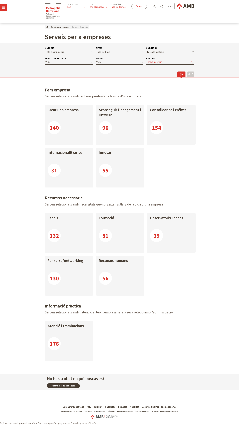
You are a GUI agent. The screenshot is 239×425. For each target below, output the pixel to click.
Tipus (99, 48)
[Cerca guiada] (181, 74)
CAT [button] (169, 6)
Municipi (50, 48)
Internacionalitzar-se (65, 152)
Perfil (99, 58)
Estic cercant (72, 4)
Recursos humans (113, 260)
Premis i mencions (142, 411)
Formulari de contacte (63, 385)
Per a (91, 4)
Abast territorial (56, 58)
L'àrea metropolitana (73, 406)
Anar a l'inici (53, 11)
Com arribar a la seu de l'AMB (71, 411)
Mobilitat (134, 406)
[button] (154, 6)
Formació (106, 217)
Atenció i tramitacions (66, 325)
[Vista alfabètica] (190, 74)
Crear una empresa (63, 109)
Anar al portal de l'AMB (185, 6)
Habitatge (110, 406)
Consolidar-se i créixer (168, 109)
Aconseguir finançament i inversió (120, 112)
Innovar (105, 152)
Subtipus (151, 48)
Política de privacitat (125, 411)
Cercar (150, 58)
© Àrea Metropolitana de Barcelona (165, 411)
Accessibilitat (99, 411)
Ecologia (122, 406)
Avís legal (111, 411)
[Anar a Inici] (47, 27)
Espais (53, 217)
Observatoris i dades (166, 217)
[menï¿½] (3, 7)
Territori (98, 406)
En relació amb (116, 4)
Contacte (88, 411)
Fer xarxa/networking (65, 260)
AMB (89, 406)
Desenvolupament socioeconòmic (159, 406)
